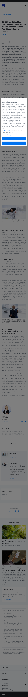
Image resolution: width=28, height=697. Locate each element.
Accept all (14, 143)
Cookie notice (5, 135)
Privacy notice (7, 130)
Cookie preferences (14, 139)
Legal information (13, 135)
